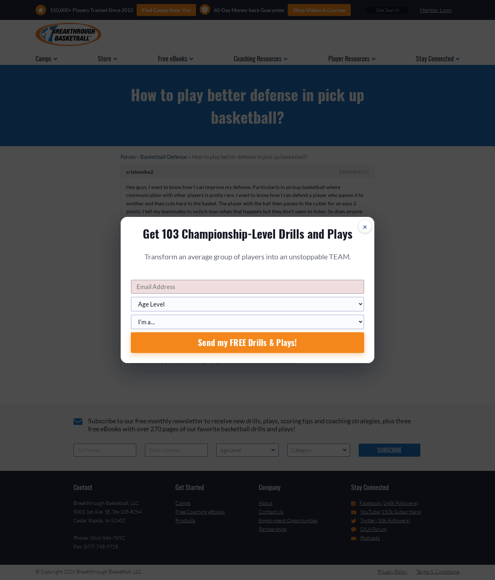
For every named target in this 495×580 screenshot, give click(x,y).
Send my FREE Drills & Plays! (247, 342)
